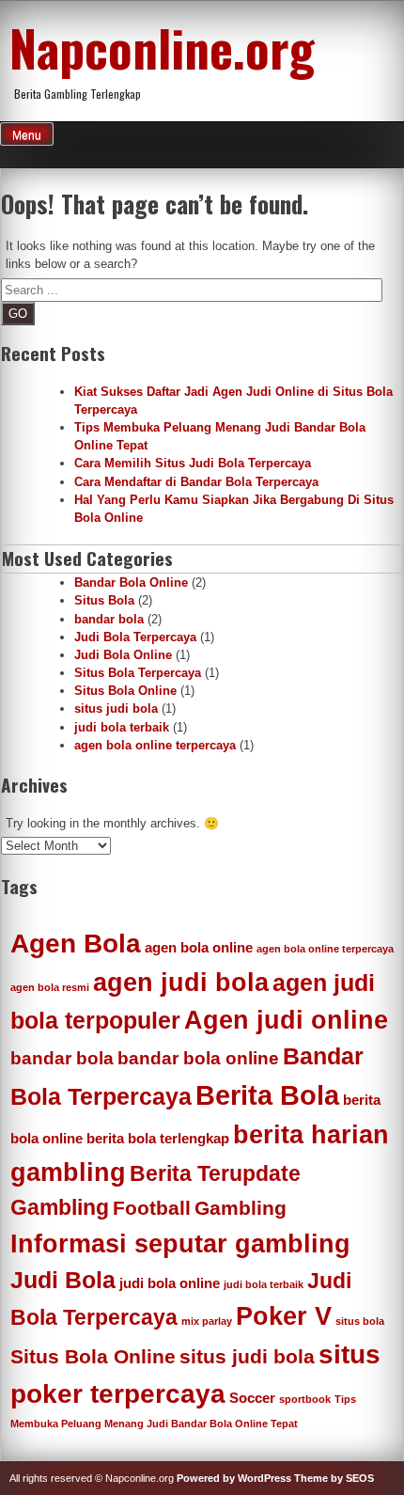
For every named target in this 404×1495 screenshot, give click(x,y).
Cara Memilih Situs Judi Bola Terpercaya (192, 463)
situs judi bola (116, 708)
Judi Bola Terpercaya (135, 637)
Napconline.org (162, 47)
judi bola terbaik (121, 727)
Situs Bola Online (125, 691)
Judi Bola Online (123, 655)
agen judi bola (181, 982)
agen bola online (199, 947)
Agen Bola (75, 943)
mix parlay (206, 1321)
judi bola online (169, 1283)
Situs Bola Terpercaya (137, 673)
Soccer (252, 1398)
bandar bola (109, 619)
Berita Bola (267, 1094)
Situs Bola (104, 600)
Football (152, 1208)
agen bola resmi (49, 987)
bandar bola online (198, 1058)
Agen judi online (286, 1020)
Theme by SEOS (334, 1478)
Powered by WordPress (234, 1478)
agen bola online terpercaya (155, 745)
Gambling (240, 1208)
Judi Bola (63, 1280)
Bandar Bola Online (131, 582)
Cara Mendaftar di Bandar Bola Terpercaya (196, 482)
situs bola (359, 1321)
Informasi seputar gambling (180, 1244)
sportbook (305, 1399)
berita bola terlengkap (157, 1138)
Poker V (284, 1316)
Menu (26, 135)
